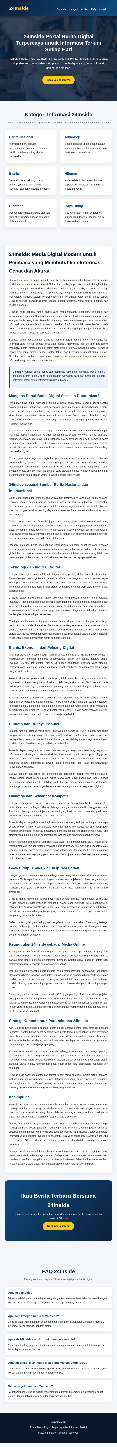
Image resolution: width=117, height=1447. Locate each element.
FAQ (93, 9)
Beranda (61, 9)
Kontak (102, 9)
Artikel (84, 9)
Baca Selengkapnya (58, 80)
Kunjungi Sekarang (58, 1226)
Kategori (73, 9)
